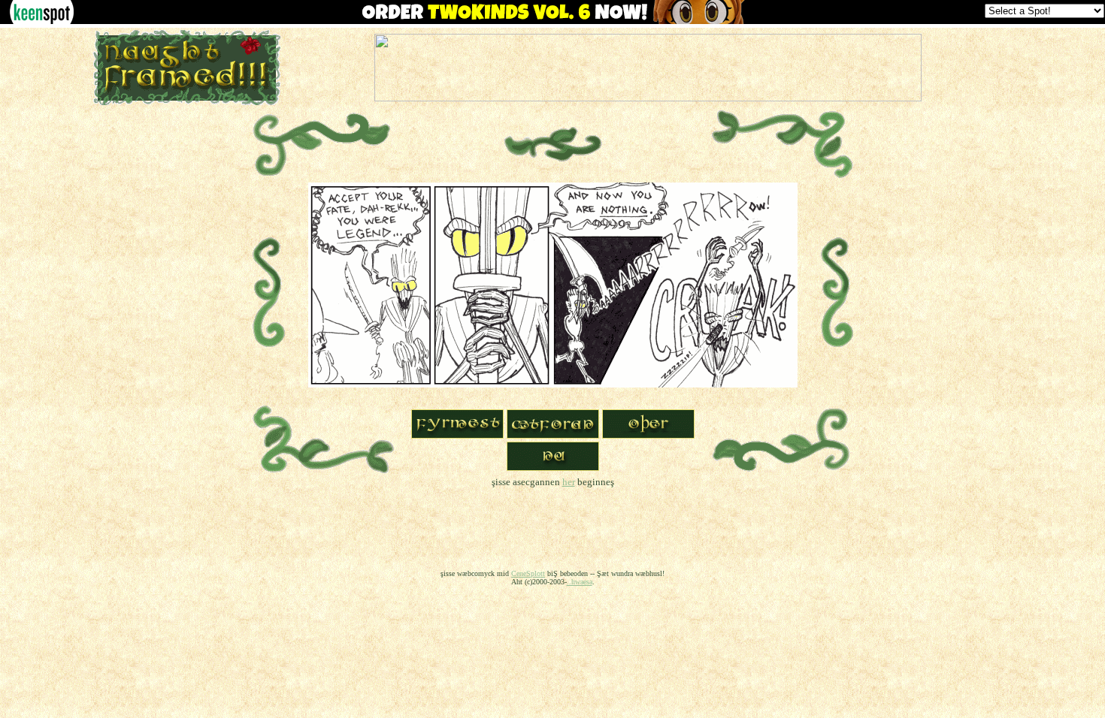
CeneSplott (528, 573)
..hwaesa (579, 582)
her (568, 481)
